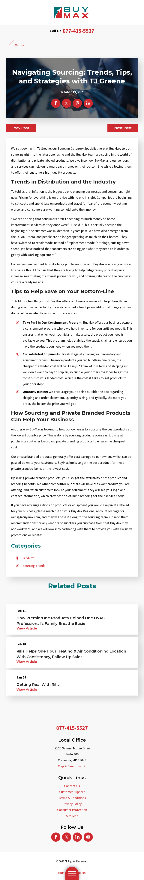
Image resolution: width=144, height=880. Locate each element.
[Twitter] (66, 837)
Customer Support (72, 792)
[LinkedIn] (77, 837)
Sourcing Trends (34, 566)
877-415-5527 (78, 31)
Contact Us (72, 786)
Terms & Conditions (72, 798)
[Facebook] (55, 837)
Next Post (123, 128)
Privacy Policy (72, 804)
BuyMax (28, 558)
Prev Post (20, 128)
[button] (72, 873)
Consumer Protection (72, 810)
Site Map (72, 816)
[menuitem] (72, 786)
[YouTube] (88, 837)
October (20, 45)
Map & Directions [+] (72, 766)
